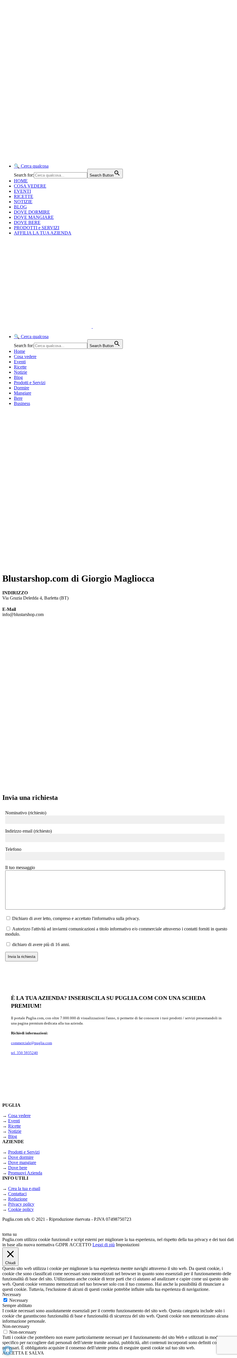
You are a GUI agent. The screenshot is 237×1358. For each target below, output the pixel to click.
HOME (21, 180)
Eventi (20, 361)
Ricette (20, 366)
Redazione (17, 1198)
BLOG (20, 206)
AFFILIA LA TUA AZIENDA (42, 232)
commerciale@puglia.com (31, 1043)
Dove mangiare (22, 1162)
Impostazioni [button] (127, 1244)
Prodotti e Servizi (29, 382)
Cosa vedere (25, 356)
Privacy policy (21, 1204)
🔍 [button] (31, 166)
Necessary (18, 1300)
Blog (18, 377)
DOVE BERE (27, 222)
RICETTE (23, 196)
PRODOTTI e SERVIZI (36, 227)
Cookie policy (21, 1209)
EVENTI (22, 191)
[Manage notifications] (7, 1350)
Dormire (21, 387)
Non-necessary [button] (15, 1326)
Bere (18, 398)
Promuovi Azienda (25, 1172)
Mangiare (22, 393)
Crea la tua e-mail (24, 1188)
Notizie (20, 372)
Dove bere (17, 1167)
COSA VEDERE (30, 186)
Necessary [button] (11, 1294)
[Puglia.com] (105, 326)
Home (19, 351)
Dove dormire (21, 1157)
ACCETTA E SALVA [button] (23, 1352)
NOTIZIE (23, 201)
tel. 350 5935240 (24, 1053)
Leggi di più (103, 1244)
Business (22, 403)
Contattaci (17, 1193)
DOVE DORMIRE (32, 212)
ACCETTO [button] (80, 1244)
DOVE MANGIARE (34, 217)
